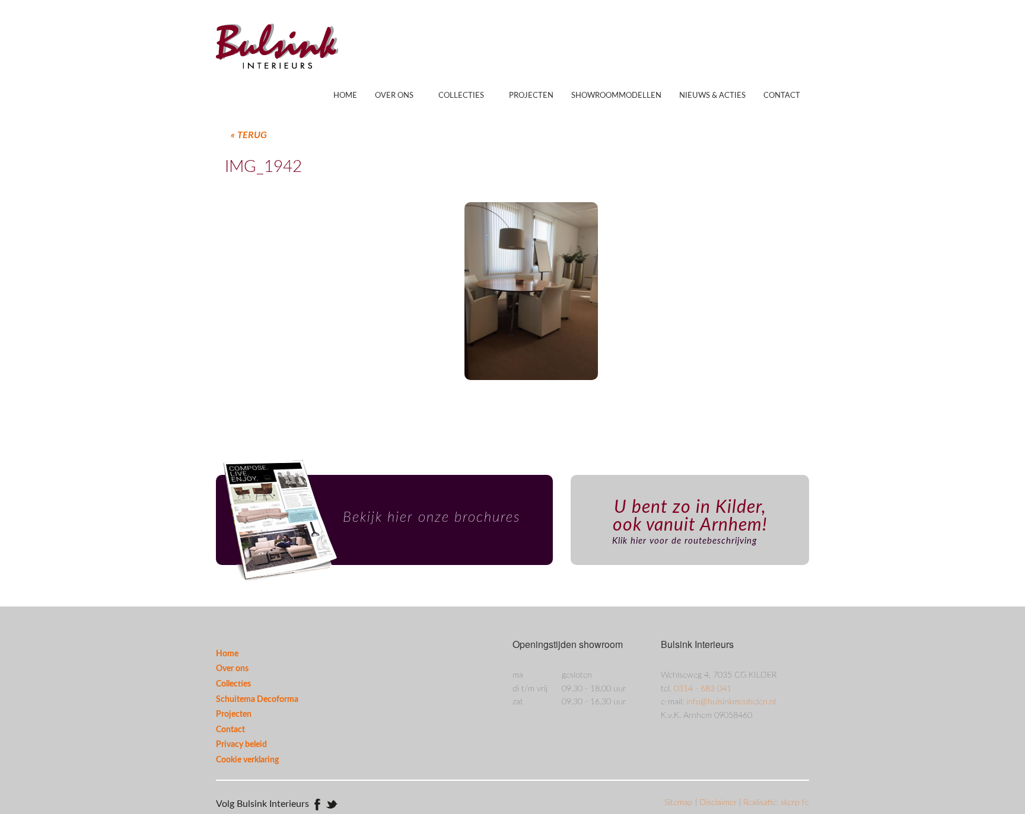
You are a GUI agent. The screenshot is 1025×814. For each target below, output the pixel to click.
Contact (781, 96)
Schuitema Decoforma (257, 699)
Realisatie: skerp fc (776, 803)
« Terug (249, 135)
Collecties (461, 96)
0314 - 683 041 (702, 689)
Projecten (531, 96)
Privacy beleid (241, 744)
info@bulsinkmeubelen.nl (731, 702)
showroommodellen (616, 96)
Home (345, 96)
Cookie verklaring (247, 760)
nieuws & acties (712, 96)
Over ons (394, 96)
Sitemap (679, 803)
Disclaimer (719, 803)
